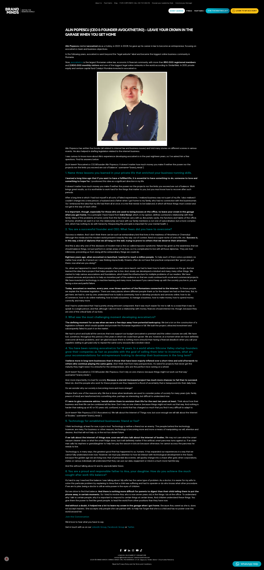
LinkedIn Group (99, 527)
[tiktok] (142, 550)
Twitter (131, 527)
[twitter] (126, 550)
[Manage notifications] (6, 559)
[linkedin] (130, 550)
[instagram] (134, 550)
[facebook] (122, 550)
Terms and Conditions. (144, 564)
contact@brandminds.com (124, 557)
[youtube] (138, 550)
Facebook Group (116, 527)
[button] (247, 564)
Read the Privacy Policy (120, 564)
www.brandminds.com (142, 557)
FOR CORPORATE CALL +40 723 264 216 (135, 3)
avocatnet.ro (77, 62)
